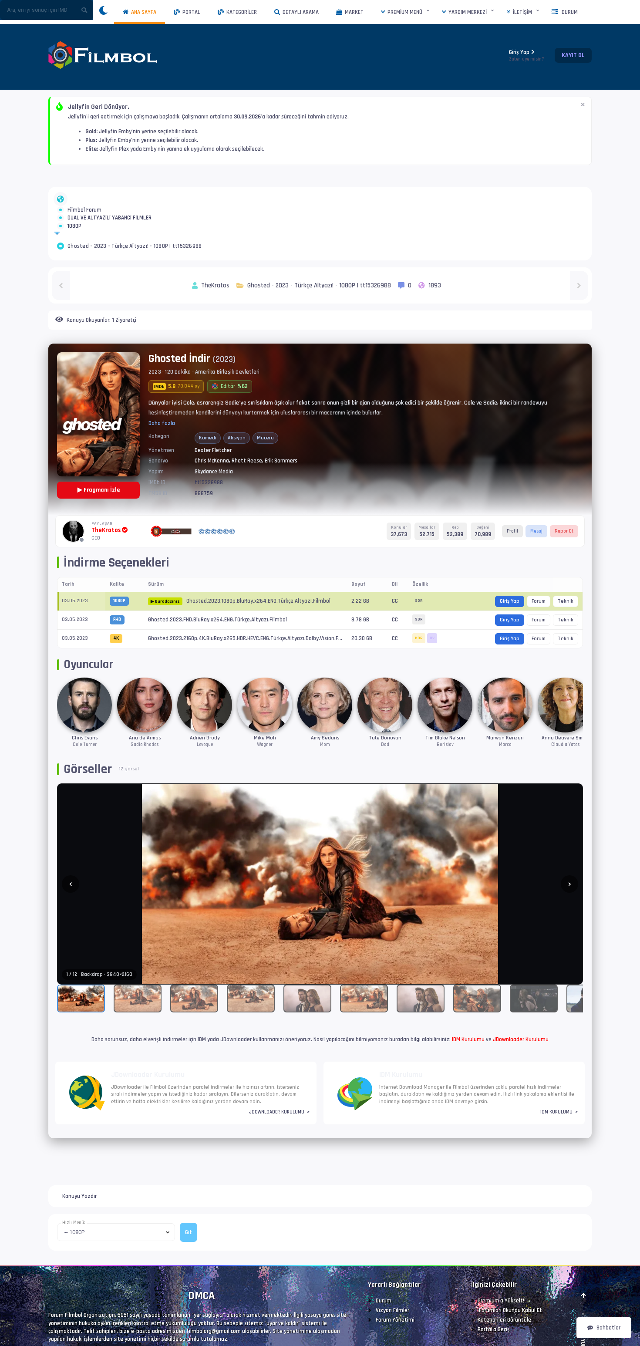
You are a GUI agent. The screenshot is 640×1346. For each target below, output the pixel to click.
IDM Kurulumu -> (559, 1143)
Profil (512, 562)
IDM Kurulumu (468, 1070)
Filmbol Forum (84, 215)
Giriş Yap (526, 55)
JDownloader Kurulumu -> (279, 1143)
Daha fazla (161, 454)
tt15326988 (209, 513)
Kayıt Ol (573, 55)
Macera (265, 469)
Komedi (207, 469)
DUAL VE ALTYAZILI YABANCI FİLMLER (109, 233)
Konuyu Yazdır (79, 1227)
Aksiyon (237, 469)
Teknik (565, 632)
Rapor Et (564, 562)
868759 (204, 524)
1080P (74, 252)
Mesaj (536, 562)
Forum (539, 632)
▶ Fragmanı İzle (98, 521)
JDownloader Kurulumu (521, 1070)
